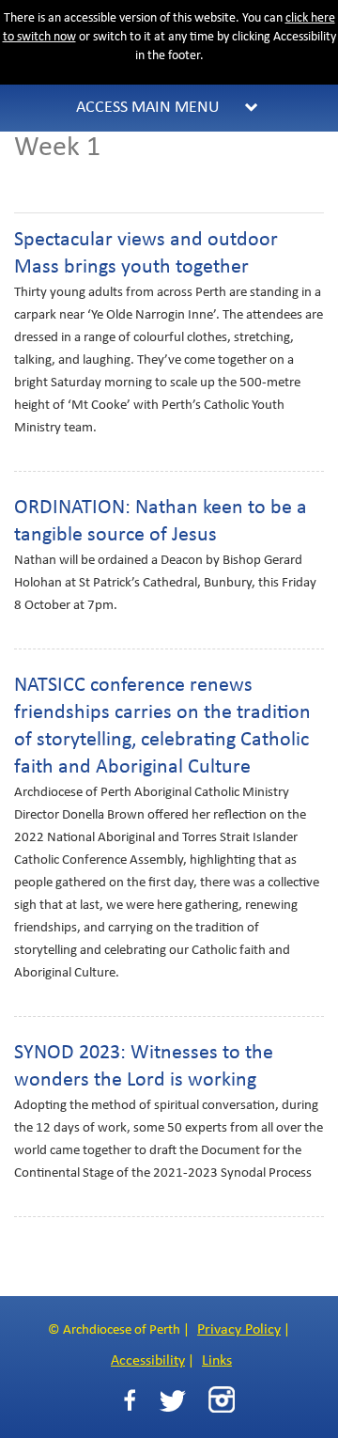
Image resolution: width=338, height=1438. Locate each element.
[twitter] (172, 1401)
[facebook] (129, 1401)
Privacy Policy (239, 1329)
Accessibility (148, 1360)
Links (217, 1360)
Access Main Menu (148, 108)
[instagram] (221, 1399)
